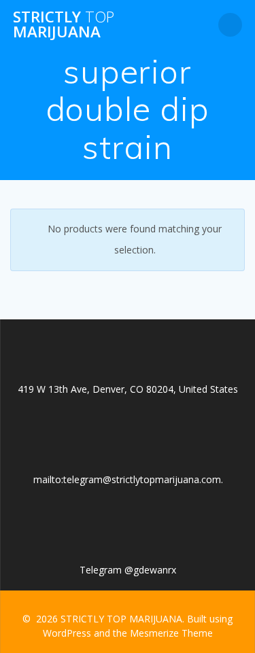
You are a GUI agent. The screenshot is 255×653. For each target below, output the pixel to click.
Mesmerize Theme (171, 632)
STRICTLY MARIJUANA (63, 25)
